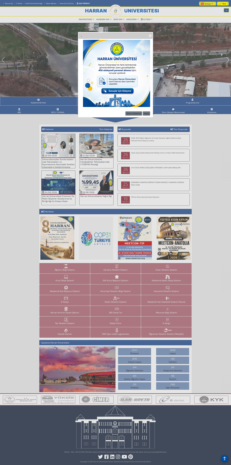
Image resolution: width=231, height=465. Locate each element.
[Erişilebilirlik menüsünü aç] (224, 458)
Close (150, 35)
